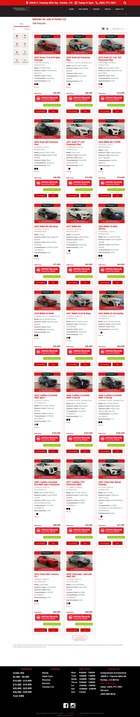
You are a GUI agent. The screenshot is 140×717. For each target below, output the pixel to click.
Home (71, 9)
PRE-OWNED (83, 9)
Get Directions (108, 683)
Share (53, 111)
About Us (120, 9)
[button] (125, 2)
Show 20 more (79, 637)
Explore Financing (60, 111)
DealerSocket (77, 713)
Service (108, 9)
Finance (96, 9)
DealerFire (66, 713)
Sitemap (81, 715)
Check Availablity (40, 111)
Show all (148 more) (79, 640)
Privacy (76, 715)
